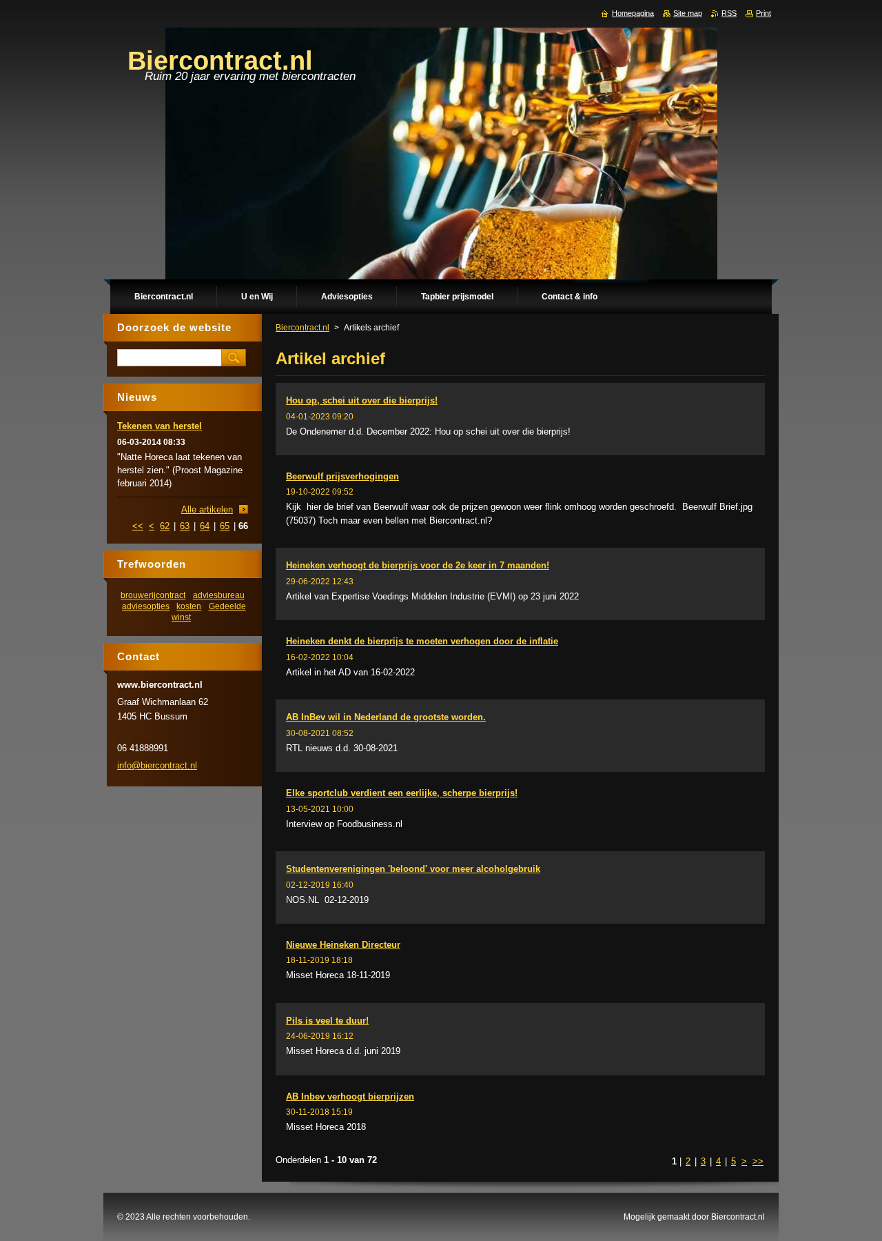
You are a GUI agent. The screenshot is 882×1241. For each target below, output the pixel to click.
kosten (188, 606)
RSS (729, 13)
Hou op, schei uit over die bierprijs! (362, 400)
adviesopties (146, 606)
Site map (687, 13)
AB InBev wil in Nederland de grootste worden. (386, 717)
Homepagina (633, 13)
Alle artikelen (207, 509)
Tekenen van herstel (159, 426)
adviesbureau (219, 594)
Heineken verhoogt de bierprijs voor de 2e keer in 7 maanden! (417, 565)
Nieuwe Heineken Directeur (343, 945)
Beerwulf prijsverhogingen (342, 476)
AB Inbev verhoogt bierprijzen (350, 1096)
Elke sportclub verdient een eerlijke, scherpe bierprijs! (401, 793)
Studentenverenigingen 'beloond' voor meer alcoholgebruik (413, 869)
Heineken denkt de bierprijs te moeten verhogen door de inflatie (422, 641)
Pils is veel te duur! (327, 1020)
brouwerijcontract (153, 594)
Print (763, 13)
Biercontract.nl (302, 328)
